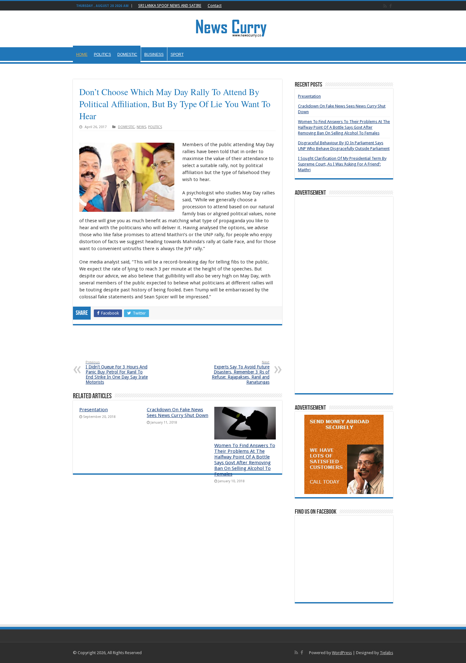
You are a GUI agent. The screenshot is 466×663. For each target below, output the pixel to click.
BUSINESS (154, 54)
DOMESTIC (127, 54)
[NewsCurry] (233, 28)
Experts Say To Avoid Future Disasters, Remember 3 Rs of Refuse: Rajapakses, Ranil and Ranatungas (240, 372)
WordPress (342, 652)
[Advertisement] (177, 347)
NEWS (141, 127)
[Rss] (385, 6)
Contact (215, 5)
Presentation (93, 410)
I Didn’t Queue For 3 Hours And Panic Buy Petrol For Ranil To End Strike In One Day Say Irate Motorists (117, 372)
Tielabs (386, 652)
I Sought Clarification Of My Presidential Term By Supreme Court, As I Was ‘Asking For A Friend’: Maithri (342, 164)
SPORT (177, 54)
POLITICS (102, 54)
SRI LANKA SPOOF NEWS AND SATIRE (169, 5)
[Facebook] (390, 6)
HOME (81, 54)
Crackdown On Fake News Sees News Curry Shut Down (177, 412)
